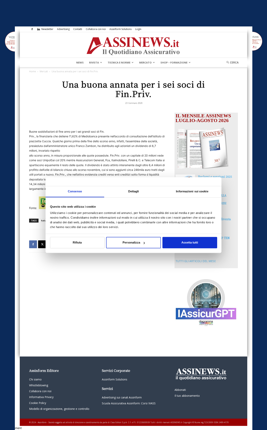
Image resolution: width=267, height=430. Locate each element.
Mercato (145, 62)
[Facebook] (32, 29)
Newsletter (47, 29)
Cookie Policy (37, 403)
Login (138, 29)
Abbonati (180, 390)
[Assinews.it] (133, 45)
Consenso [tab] (75, 191)
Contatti (77, 29)
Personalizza (131, 242)
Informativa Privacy (41, 397)
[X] (42, 244)
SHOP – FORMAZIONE (173, 62)
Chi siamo (35, 379)
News (80, 62)
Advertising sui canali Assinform (122, 397)
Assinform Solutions (120, 29)
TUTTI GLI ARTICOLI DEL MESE (196, 261)
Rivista (94, 62)
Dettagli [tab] (133, 191)
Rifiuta (77, 242)
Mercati (44, 71)
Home (32, 71)
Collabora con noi (96, 29)
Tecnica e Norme (119, 62)
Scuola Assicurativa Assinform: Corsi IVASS (129, 403)
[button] (231, 62)
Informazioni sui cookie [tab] (192, 191)
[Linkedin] (38, 29)
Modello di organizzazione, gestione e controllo (59, 409)
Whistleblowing (38, 385)
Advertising (63, 29)
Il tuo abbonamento (187, 395)
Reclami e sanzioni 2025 (215, 176)
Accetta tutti (189, 242)
